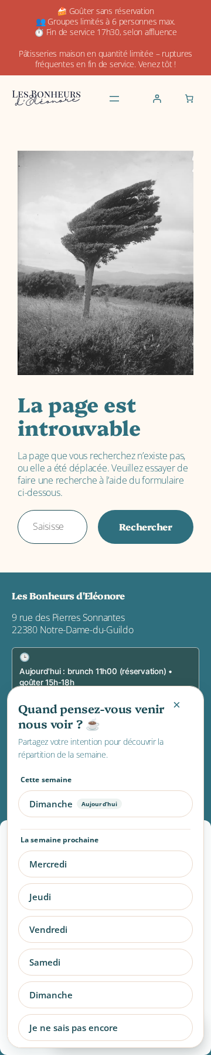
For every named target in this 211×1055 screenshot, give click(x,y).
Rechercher (145, 526)
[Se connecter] (157, 98)
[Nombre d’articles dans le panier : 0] (188, 98)
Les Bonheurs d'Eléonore (68, 595)
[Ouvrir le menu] (114, 99)
